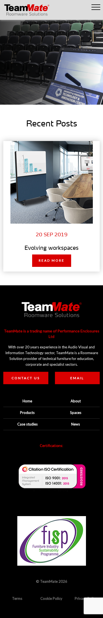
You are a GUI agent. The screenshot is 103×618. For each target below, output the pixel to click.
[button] (96, 7)
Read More (52, 260)
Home (27, 401)
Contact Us (26, 378)
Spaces (75, 412)
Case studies (27, 424)
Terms (17, 598)
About (76, 401)
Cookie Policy (51, 598)
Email (77, 378)
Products (27, 412)
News (75, 424)
